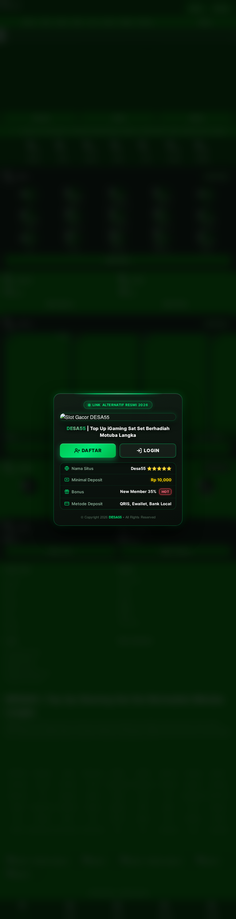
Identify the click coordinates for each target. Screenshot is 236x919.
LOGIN (151, 450)
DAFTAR (92, 450)
